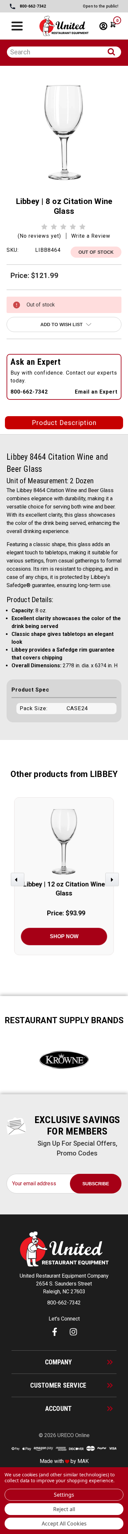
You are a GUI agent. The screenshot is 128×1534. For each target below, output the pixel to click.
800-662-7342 (32, 6)
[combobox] (64, 52)
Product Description (64, 423)
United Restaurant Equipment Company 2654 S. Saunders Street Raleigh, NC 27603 (64, 1284)
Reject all (64, 1509)
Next (113, 882)
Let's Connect (64, 1319)
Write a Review (90, 236)
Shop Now (64, 936)
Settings (64, 1494)
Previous (18, 882)
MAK (83, 1461)
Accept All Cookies (64, 1523)
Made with (52, 1461)
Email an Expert (96, 392)
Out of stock (96, 252)
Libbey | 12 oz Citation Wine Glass (64, 888)
